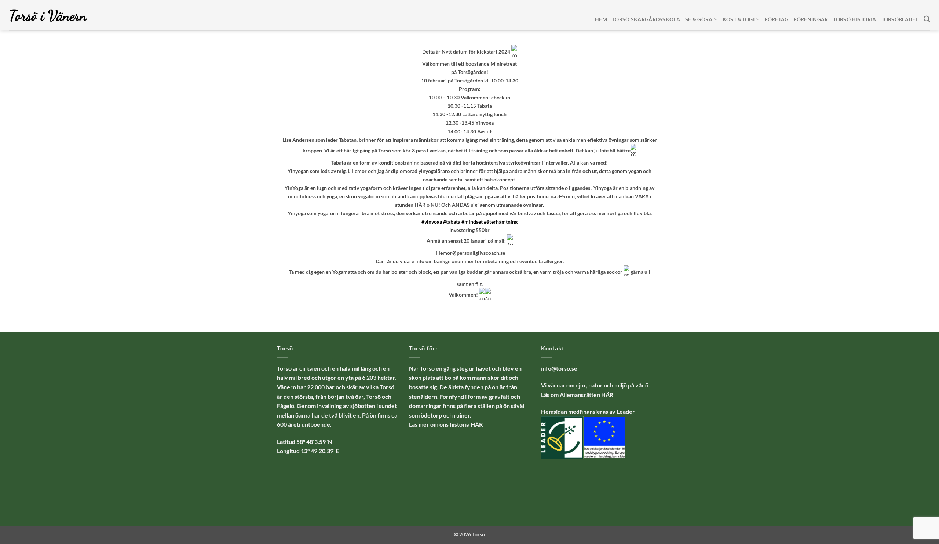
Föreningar (811, 19)
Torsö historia (854, 19)
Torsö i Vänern (48, 15)
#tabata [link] (451, 221)
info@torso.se (559, 368)
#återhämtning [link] (501, 221)
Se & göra (699, 19)
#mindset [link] (472, 221)
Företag (777, 19)
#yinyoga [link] (431, 221)
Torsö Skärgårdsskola (646, 19)
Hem (601, 19)
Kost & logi (739, 19)
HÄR (607, 394)
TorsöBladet (899, 19)
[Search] (927, 19)
